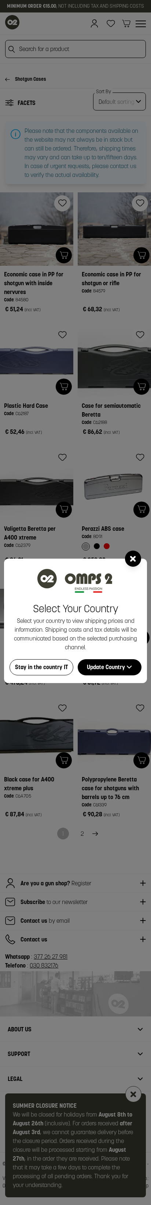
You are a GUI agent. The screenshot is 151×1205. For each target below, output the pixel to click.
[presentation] (75, 602)
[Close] (133, 559)
